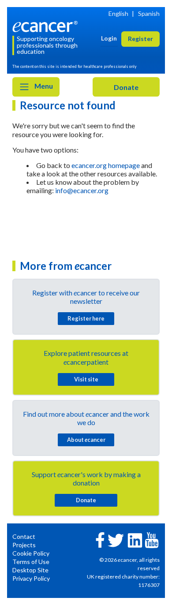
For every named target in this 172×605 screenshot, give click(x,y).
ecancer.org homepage (105, 165)
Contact (23, 536)
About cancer (86, 439)
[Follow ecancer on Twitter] (115, 539)
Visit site (86, 379)
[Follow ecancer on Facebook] (100, 539)
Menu (43, 86)
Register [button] (140, 38)
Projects (24, 545)
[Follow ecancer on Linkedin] (135, 539)
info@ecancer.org (81, 190)
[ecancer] (46, 25)
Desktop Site (30, 570)
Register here (86, 318)
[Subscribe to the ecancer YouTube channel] (152, 539)
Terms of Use (30, 561)
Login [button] (109, 38)
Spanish (149, 13)
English (118, 13)
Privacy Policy (31, 578)
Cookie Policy (30, 553)
